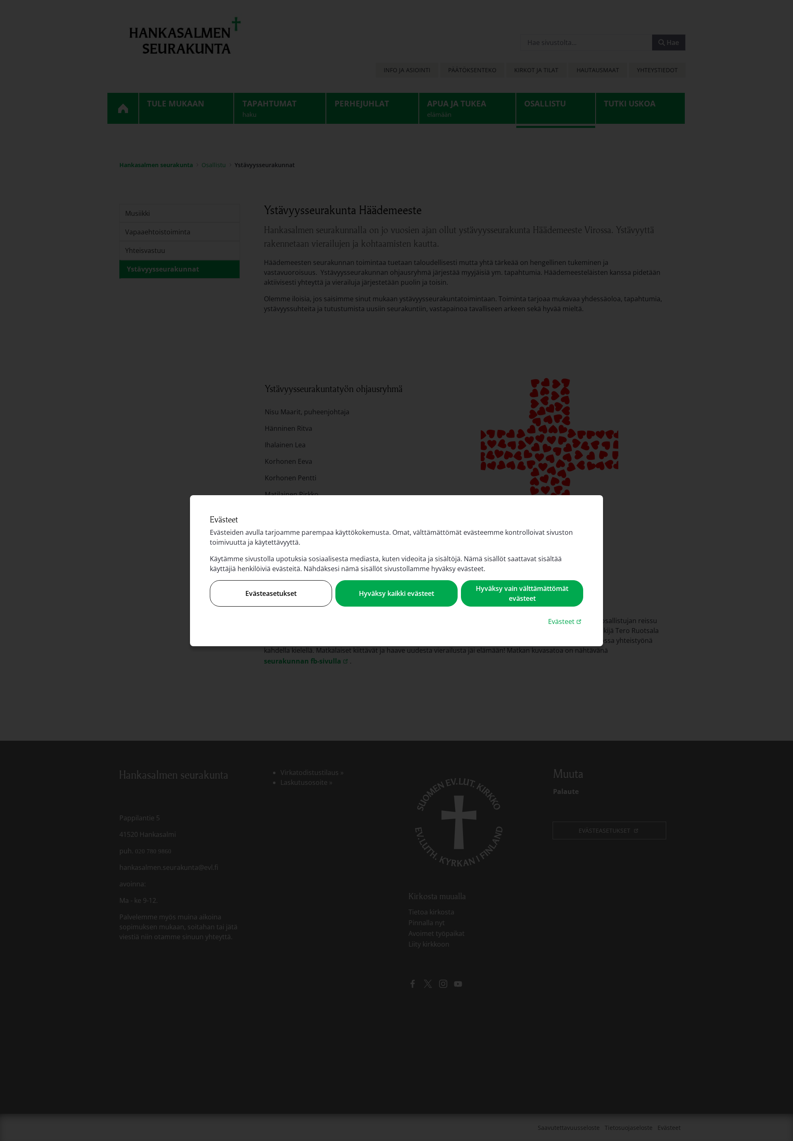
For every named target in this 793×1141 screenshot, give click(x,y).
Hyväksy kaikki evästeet (396, 593)
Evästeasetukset (271, 593)
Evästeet (565, 621)
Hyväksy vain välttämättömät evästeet (522, 593)
